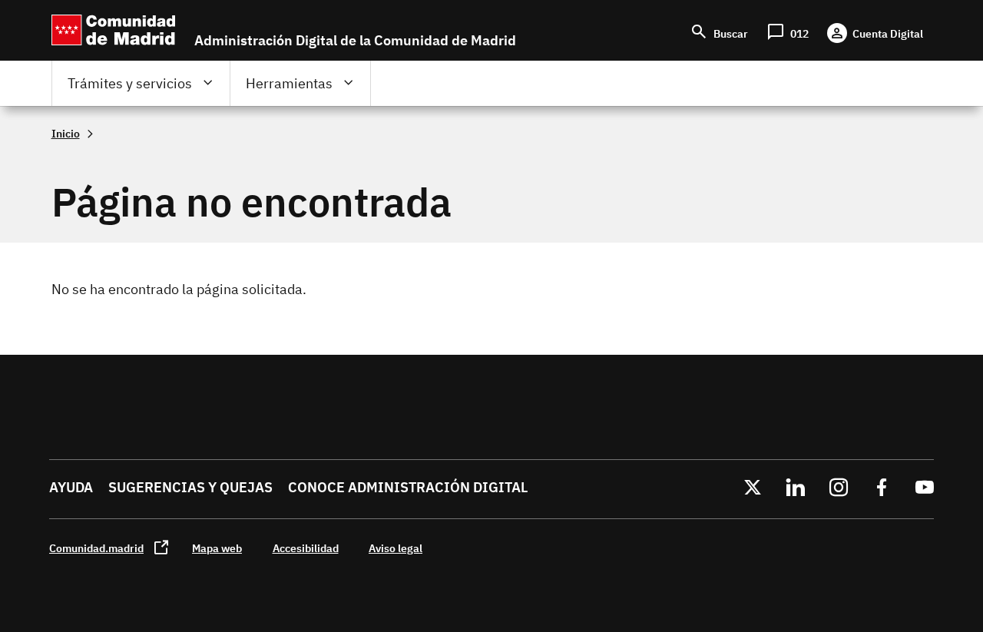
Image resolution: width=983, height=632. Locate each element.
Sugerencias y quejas (190, 487)
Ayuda (71, 487)
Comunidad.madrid (96, 548)
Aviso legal (395, 548)
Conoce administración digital (408, 487)
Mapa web (217, 548)
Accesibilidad (306, 548)
